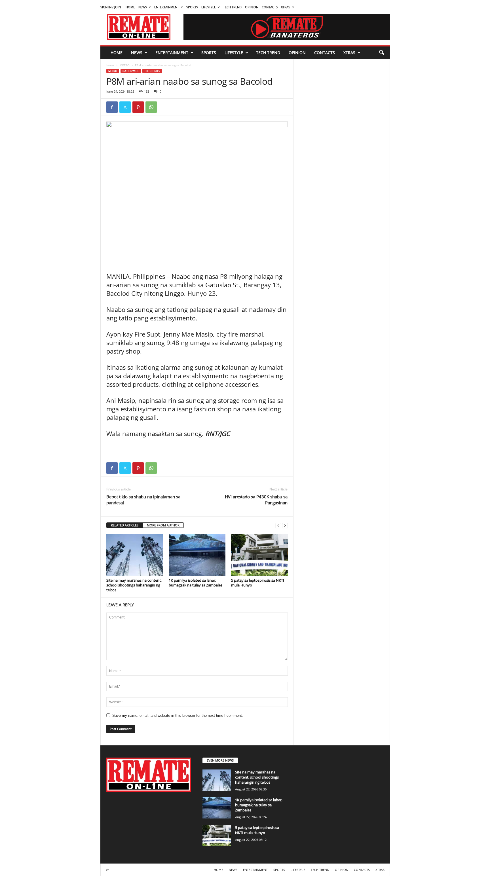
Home (110, 65)
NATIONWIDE (130, 71)
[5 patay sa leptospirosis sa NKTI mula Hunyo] (259, 555)
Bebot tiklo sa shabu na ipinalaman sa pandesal (143, 499)
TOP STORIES (152, 71)
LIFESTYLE (208, 7)
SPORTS (192, 7)
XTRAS (285, 7)
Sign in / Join (110, 7)
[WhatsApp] (151, 107)
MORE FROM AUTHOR (163, 525)
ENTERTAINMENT (166, 7)
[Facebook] (112, 107)
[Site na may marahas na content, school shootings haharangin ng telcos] (134, 555)
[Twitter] (125, 107)
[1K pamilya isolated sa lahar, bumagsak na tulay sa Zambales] (197, 555)
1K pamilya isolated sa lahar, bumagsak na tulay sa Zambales (195, 583)
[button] (381, 52)
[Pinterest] (138, 107)
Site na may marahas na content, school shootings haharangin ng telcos (134, 585)
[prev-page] (278, 525)
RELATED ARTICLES (124, 525)
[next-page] (285, 525)
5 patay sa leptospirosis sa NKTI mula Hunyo (257, 583)
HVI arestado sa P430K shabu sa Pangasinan (256, 499)
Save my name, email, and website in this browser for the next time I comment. (177, 715)
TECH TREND (232, 7)
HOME (130, 7)
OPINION (251, 7)
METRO (125, 65)
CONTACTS (270, 7)
